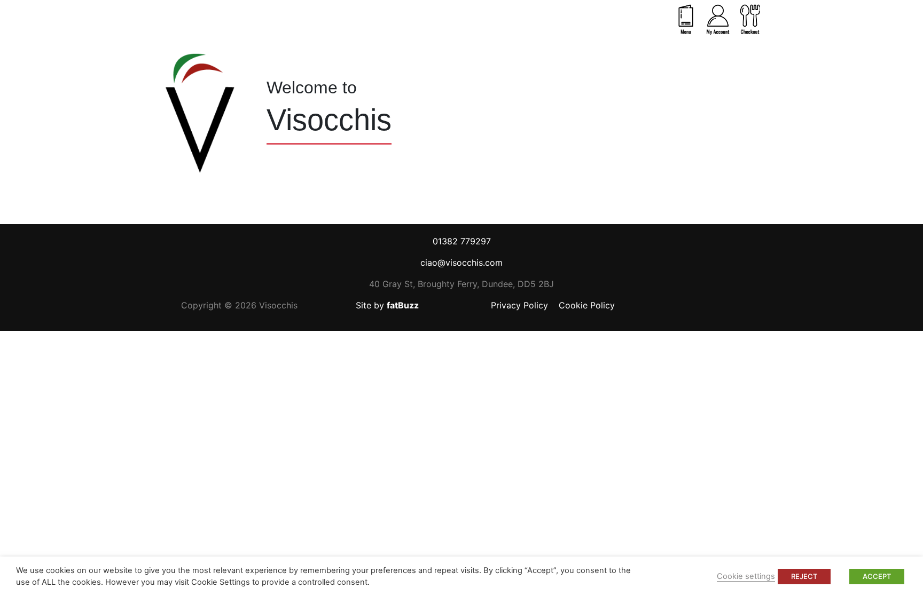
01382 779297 (462, 241)
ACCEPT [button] (877, 576)
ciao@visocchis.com (461, 262)
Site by (387, 305)
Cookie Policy (587, 305)
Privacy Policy (519, 305)
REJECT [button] (804, 576)
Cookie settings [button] (746, 576)
